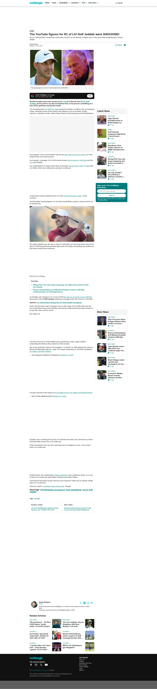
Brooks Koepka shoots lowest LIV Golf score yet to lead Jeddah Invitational (77, 509)
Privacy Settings (83, 666)
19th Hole (92, 3)
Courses (75, 3)
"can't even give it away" (72, 196)
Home (32, 31)
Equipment (63, 3)
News (47, 3)
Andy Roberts (34, 44)
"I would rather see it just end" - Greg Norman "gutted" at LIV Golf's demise (40, 647)
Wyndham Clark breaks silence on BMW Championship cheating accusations (116, 148)
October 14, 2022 (66, 355)
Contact (81, 661)
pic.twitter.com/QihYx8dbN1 (40, 351)
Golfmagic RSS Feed (85, 663)
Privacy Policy (103, 200)
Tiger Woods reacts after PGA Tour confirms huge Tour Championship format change (116, 348)
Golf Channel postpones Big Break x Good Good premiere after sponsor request (116, 134)
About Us (81, 659)
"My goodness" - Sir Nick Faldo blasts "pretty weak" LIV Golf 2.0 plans (40, 624)
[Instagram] (36, 665)
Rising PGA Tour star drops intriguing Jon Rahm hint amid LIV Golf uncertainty (116, 161)
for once (64, 101)
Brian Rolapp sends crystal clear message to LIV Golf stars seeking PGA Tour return (116, 362)
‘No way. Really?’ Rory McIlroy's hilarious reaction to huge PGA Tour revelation (116, 175)
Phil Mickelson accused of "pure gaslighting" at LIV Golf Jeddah (61, 491)
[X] (41, 665)
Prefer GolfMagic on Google (44, 95)
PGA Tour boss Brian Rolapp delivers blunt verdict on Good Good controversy (117, 321)
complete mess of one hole (53, 486)
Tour (54, 3)
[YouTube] (47, 665)
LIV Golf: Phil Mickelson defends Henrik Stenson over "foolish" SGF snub (44, 509)
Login (80, 668)
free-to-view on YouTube (77, 160)
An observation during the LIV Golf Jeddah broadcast (59, 303)
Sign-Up (81, 670)
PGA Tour (33, 620)
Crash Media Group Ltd (40, 670)
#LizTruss (66, 393)
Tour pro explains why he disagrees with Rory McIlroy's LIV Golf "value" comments (73, 624)
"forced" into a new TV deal (79, 166)
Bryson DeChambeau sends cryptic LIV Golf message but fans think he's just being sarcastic (73, 636)
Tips (83, 3)
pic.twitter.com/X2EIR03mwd (81, 393)
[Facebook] (31, 665)
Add (89, 96)
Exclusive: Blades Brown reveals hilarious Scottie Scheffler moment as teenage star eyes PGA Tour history (116, 375)
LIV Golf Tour (50, 109)
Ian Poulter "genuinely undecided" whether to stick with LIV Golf (39, 636)
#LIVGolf (58, 393)
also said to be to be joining (75, 155)
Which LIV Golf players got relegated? (72, 646)
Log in (119, 3)
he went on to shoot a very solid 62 (77, 297)
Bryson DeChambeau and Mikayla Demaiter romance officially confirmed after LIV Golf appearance (117, 335)
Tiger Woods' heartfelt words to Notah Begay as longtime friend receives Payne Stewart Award (115, 121)
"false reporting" (61, 475)
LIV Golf (33, 162)
